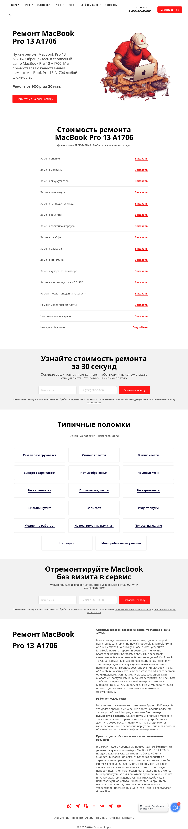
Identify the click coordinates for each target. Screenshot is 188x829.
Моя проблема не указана (121, 543)
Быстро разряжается (40, 473)
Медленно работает (40, 525)
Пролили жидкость (94, 490)
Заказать (141, 158)
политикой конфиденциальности (133, 399)
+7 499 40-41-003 (139, 11)
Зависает (94, 508)
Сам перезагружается (39, 455)
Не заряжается (148, 490)
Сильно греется (94, 455)
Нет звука (66, 543)
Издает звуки (148, 508)
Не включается (39, 490)
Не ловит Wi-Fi (148, 473)
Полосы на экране (148, 525)
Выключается (148, 455)
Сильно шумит (39, 508)
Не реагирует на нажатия (94, 525)
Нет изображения (94, 473)
